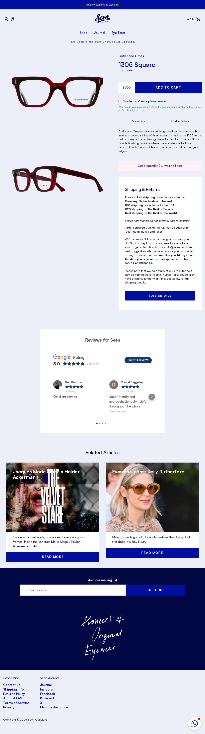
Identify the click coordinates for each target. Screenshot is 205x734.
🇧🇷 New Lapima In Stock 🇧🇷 (102, 4)
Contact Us (11, 685)
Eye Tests (119, 33)
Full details (160, 295)
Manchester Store (54, 707)
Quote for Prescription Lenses (144, 101)
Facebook (47, 694)
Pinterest (47, 698)
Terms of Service (16, 703)
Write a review (138, 360)
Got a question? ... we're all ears (160, 166)
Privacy (8, 707)
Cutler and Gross (131, 56)
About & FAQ (12, 698)
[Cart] (198, 19)
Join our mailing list (102, 580)
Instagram (47, 689)
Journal (99, 33)
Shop (83, 33)
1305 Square (137, 64)
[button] (194, 723)
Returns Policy (14, 694)
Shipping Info (13, 689)
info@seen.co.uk (177, 247)
